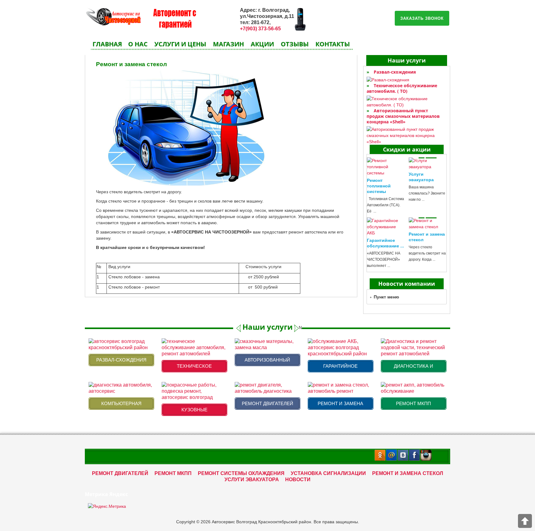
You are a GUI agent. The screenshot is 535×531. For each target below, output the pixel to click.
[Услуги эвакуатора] (428, 163)
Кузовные (194, 409)
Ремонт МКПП (413, 403)
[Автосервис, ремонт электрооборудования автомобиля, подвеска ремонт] (113, 15)
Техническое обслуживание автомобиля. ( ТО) (402, 88)
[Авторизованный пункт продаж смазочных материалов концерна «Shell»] (407, 135)
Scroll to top (525, 521)
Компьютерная (121, 403)
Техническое (194, 366)
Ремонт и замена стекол (131, 64)
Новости (298, 479)
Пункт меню (386, 296)
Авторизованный (267, 359)
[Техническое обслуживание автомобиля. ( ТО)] (407, 102)
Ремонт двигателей (267, 403)
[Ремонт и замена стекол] (428, 223)
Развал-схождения (395, 72)
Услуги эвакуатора (251, 479)
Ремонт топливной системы (379, 186)
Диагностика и (413, 366)
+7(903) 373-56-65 (260, 28)
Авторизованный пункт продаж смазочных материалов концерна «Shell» (403, 116)
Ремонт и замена (340, 403)
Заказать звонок (422, 18)
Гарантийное (340, 366)
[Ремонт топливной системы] (386, 166)
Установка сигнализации (328, 473)
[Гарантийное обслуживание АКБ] (386, 226)
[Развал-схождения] (407, 79)
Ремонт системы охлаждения (241, 473)
